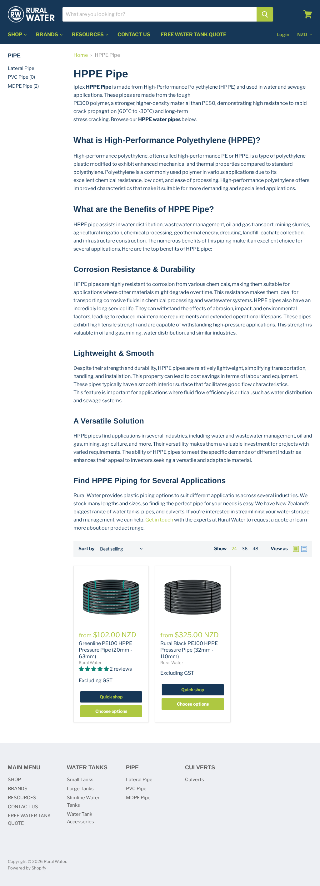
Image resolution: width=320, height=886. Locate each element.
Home (80, 55)
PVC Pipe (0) (21, 77)
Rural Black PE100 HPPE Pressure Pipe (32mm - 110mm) (189, 649)
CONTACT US (134, 34)
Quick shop (111, 696)
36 (245, 548)
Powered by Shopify (27, 867)
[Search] (265, 14)
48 (255, 548)
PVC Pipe (136, 788)
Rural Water (90, 662)
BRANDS (47, 34)
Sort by (86, 548)
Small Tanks (80, 779)
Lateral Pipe (21, 68)
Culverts (194, 779)
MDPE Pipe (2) (23, 86)
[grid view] (296, 549)
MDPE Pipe (138, 797)
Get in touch (159, 520)
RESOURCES (88, 34)
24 (234, 548)
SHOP (15, 34)
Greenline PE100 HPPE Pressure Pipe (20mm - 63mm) (105, 649)
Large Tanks (80, 788)
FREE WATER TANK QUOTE (193, 34)
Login (283, 34)
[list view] (304, 549)
